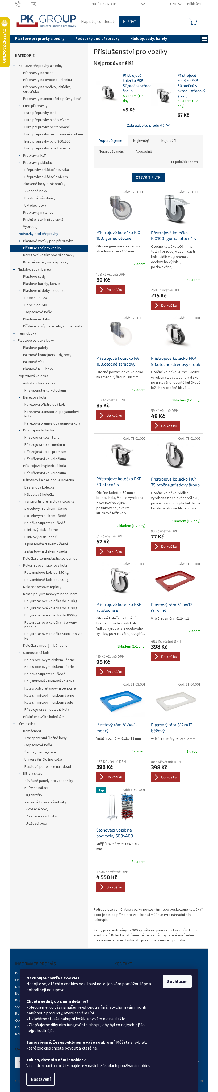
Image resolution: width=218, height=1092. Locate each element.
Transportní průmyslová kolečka (48, 501)
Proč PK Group (103, 4)
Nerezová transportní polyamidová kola (52, 414)
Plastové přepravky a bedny (40, 65)
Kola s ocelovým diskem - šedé (49, 667)
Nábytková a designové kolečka (48, 480)
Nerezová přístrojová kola (45, 404)
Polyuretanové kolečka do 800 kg (50, 615)
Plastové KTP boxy (38, 369)
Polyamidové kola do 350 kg (46, 572)
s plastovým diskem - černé (46, 544)
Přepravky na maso (38, 73)
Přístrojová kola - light (41, 437)
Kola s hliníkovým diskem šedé (48, 702)
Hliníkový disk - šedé (40, 537)
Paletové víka (33, 362)
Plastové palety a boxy (36, 340)
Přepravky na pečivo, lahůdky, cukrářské (47, 89)
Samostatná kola (36, 653)
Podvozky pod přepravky (38, 234)
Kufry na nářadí (36, 788)
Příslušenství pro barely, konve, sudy (52, 326)
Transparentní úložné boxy (45, 738)
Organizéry (33, 795)
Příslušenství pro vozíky (42, 248)
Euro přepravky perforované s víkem (53, 134)
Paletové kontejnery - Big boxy (47, 355)
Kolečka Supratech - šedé (44, 523)
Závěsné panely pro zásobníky (48, 780)
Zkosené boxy (35, 191)
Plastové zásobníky (40, 198)
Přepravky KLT (34, 155)
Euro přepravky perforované (47, 127)
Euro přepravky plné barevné (47, 148)
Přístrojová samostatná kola (46, 709)
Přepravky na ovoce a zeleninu (47, 80)
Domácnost (32, 731)
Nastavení (41, 1079)
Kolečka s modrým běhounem (46, 645)
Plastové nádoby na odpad (44, 290)
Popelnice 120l (36, 298)
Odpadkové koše (38, 312)
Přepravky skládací (38, 162)
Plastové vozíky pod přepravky (48, 241)
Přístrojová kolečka (38, 430)
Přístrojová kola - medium (44, 444)
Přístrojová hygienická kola (44, 466)
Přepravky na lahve (38, 212)
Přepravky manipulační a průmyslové (52, 98)
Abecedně (144, 151)
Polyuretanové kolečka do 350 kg (50, 608)
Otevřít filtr (148, 177)
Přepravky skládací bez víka (46, 170)
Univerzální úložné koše (43, 759)
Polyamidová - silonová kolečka (49, 681)
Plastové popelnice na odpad (47, 766)
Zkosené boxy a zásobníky (44, 184)
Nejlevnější (141, 140)
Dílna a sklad (33, 773)
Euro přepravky (35, 106)
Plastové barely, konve (41, 283)
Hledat (129, 21)
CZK (173, 4)
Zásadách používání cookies (125, 1066)
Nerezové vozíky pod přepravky (48, 255)
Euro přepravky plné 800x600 (47, 141)
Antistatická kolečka (39, 383)
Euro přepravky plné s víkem (47, 120)
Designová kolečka (39, 487)
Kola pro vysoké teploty (42, 587)
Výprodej (30, 226)
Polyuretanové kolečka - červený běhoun (50, 625)
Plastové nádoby (36, 319)
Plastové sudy (34, 276)
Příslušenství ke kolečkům (45, 390)
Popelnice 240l (36, 305)
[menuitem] (40, 39)
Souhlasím (177, 981)
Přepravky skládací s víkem (46, 177)
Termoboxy (27, 333)
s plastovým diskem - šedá (45, 551)
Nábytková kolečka (39, 494)
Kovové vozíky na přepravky (45, 262)
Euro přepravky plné (40, 112)
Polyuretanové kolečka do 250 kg (50, 601)
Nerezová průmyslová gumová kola (52, 423)
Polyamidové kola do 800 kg (46, 580)
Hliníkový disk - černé (41, 530)
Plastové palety (35, 347)
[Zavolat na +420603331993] (23, 4)
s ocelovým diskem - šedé (45, 516)
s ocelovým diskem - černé (45, 508)
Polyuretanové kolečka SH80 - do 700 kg (53, 636)
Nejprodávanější (112, 151)
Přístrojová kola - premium (45, 452)
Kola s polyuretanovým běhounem (50, 594)
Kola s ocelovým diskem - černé (49, 660)
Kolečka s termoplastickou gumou (50, 558)
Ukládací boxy (35, 205)
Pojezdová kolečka (33, 376)
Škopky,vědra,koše (40, 752)
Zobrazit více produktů (146, 125)
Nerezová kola (34, 397)
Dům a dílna (27, 724)
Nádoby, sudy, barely (35, 269)
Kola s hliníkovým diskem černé (49, 695)
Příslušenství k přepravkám (44, 219)
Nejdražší (168, 140)
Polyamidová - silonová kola (45, 565)
